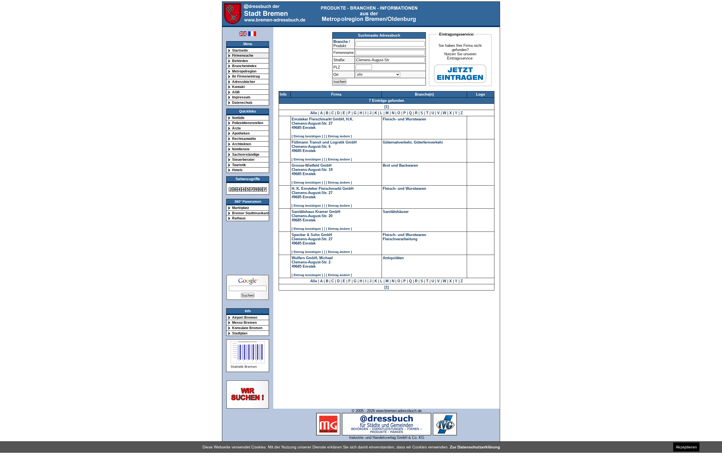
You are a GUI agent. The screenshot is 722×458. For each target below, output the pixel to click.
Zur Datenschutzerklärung (475, 447)
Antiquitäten (393, 258)
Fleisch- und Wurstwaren (404, 119)
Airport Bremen (244, 317)
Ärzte (236, 128)
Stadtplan (239, 333)
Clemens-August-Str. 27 (312, 123)
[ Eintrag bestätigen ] (307, 136)
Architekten (241, 144)
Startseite (240, 50)
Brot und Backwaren (400, 165)
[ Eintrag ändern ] (339, 136)
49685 (296, 127)
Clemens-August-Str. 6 (311, 146)
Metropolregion (244, 71)
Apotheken (241, 133)
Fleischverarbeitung (400, 239)
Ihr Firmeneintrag (246, 76)
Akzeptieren (686, 447)
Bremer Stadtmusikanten (252, 213)
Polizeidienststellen (247, 123)
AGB (236, 92)
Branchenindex (244, 66)
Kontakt (238, 87)
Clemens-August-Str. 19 (312, 170)
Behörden (240, 61)
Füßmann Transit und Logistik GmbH (324, 142)
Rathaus (239, 218)
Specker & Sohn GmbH (312, 235)
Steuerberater (243, 159)
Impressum (241, 97)
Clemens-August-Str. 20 (312, 216)
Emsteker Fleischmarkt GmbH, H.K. (322, 119)
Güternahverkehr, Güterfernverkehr (413, 142)
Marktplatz (240, 208)
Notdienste (241, 149)
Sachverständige (245, 154)
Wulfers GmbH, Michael (312, 258)
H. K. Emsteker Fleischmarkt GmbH (322, 188)
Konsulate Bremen (247, 328)
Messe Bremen (244, 322)
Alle (313, 113)
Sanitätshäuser (396, 212)
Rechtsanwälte (244, 138)
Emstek (309, 127)
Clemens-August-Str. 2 (311, 262)
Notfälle (238, 118)
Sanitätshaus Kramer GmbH (316, 212)
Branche (340, 41)
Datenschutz (242, 102)
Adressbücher (243, 81)
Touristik (239, 165)
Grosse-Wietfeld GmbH (311, 165)
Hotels (237, 170)
